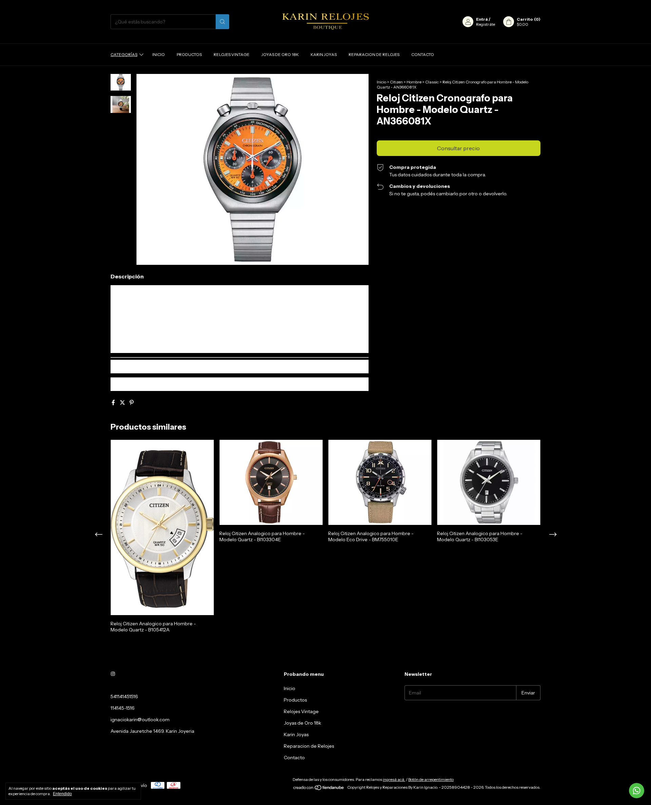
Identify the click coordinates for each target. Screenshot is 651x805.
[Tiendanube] (319, 788)
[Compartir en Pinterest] (131, 402)
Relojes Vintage (232, 54)
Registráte (485, 24)
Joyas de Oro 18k (280, 54)
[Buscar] (222, 21)
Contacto (422, 54)
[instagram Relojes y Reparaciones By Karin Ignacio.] (113, 674)
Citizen (396, 81)
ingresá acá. (394, 779)
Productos (189, 54)
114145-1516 (123, 708)
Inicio (158, 54)
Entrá (482, 19)
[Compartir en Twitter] (123, 402)
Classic (432, 81)
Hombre (414, 81)
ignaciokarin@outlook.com (140, 719)
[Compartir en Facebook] (114, 402)
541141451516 (124, 696)
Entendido (62, 793)
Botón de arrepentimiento (431, 779)
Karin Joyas (324, 54)
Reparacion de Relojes (374, 54)
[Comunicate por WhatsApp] (636, 790)
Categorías (124, 54)
